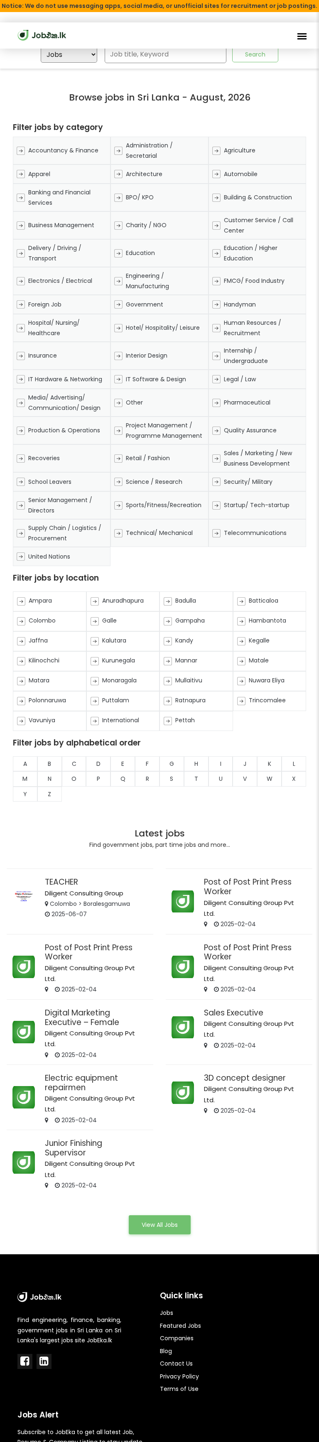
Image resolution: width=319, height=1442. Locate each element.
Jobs (166, 1313)
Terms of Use (179, 1389)
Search (255, 54)
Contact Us (176, 1363)
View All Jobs (160, 1225)
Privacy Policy (179, 1376)
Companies (177, 1338)
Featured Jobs (180, 1326)
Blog (166, 1351)
